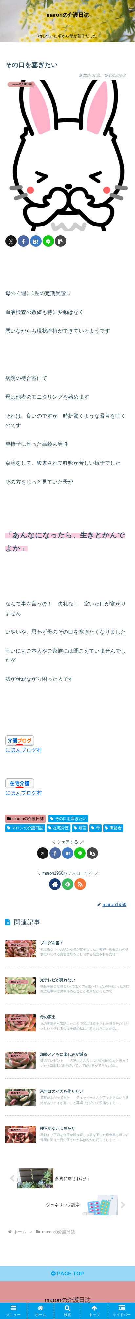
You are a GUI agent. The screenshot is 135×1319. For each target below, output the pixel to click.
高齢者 (116, 828)
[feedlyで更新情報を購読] (67, 884)
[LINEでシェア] (48, 241)
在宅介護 (61, 828)
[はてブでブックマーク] (36, 241)
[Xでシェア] (11, 241)
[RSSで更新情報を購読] (80, 884)
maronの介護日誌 (28, 818)
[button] (60, 241)
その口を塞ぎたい (71, 818)
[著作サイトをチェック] (55, 884)
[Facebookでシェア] (23, 241)
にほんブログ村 (23, 750)
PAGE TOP (70, 1273)
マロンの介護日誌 (27, 828)
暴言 (82, 828)
